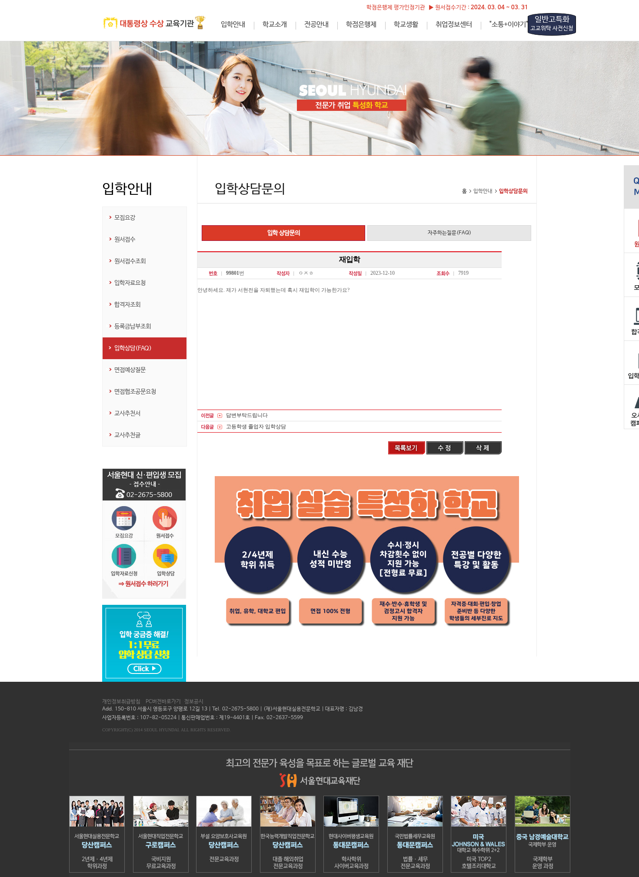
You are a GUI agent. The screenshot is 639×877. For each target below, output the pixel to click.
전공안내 (316, 24)
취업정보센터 (454, 24)
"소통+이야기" (508, 24)
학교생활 (406, 24)
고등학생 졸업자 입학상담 (256, 426)
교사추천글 (127, 435)
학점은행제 (361, 24)
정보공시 (193, 702)
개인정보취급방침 (121, 702)
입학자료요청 (130, 283)
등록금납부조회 (132, 326)
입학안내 (233, 24)
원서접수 (124, 239)
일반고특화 (551, 23)
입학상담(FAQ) (133, 348)
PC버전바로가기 (163, 702)
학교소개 (275, 24)
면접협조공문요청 (135, 391)
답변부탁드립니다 (247, 415)
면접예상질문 (130, 370)
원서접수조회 (130, 261)
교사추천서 (127, 413)
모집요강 (124, 217)
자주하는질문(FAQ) (449, 233)
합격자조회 (127, 304)
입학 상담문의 (283, 233)
